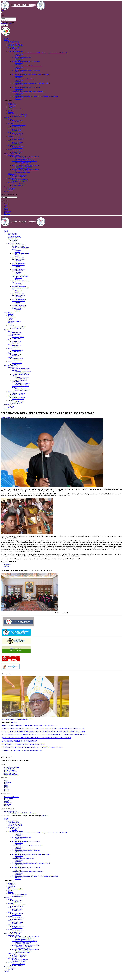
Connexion (4, 25)
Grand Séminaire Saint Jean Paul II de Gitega (24, 161)
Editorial (10, 107)
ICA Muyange (11, 174)
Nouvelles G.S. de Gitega (22, 164)
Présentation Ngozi (17, 129)
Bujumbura (11, 123)
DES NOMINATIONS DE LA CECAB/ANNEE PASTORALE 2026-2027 (23, 744)
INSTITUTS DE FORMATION (12, 153)
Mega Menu (7, 211)
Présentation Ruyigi (17, 142)
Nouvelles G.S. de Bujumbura (23, 159)
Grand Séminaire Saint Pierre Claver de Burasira (25, 169)
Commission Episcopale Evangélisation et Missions (26, 87)
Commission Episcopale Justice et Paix (23, 79)
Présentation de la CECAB (15, 45)
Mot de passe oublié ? (7, 23)
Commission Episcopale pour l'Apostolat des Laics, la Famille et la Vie (31, 83)
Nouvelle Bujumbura (17, 126)
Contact (6, 191)
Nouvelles (14, 50)
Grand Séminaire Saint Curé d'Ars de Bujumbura (25, 156)
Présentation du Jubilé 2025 (19, 115)
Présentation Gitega (17, 120)
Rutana (10, 149)
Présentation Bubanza (18, 146)
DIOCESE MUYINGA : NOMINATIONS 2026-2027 (17, 719)
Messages (11, 102)
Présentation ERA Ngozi (18, 184)
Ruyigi (9, 140)
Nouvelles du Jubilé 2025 (19, 116)
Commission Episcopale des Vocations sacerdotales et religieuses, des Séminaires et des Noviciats (39, 53)
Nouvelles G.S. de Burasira (22, 172)
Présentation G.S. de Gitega (23, 162)
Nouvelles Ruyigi (16, 143)
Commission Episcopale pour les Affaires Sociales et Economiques (30, 74)
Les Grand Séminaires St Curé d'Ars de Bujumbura (22, 813)
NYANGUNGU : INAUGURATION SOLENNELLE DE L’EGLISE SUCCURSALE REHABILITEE (29, 725)
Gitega (10, 119)
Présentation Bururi (17, 133)
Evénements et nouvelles (15, 109)
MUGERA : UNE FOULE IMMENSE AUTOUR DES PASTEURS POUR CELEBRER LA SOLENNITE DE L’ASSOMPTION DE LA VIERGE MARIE (44, 735)
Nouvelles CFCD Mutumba (19, 181)
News (5, 206)
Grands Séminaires (13, 155)
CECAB (6, 40)
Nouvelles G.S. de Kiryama (22, 168)
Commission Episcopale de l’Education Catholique (26, 70)
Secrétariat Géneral (13, 47)
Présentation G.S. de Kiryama (23, 166)
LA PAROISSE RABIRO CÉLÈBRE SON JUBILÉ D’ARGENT (19, 741)
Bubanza (10, 145)
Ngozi (9, 127)
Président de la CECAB (10, 772)
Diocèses (6, 117)
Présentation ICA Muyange (19, 175)
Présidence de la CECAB (15, 44)
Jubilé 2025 (11, 113)
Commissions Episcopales (15, 51)
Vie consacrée (8, 187)
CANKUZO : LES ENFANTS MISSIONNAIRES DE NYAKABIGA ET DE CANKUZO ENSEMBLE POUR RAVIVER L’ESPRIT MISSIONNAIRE (43, 731)
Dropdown (7, 214)
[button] (2, 10)
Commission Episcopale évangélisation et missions (26, 61)
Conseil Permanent (13, 42)
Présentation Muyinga (18, 138)
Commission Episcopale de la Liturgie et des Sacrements (28, 91)
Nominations (11, 103)
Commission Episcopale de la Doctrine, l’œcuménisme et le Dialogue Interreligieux (35, 96)
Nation (6, 208)
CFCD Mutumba (12, 178)
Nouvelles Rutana (16, 152)
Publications (11, 106)
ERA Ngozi (11, 182)
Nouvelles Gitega (16, 122)
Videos (6, 204)
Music (6, 209)
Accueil (6, 38)
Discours (10, 112)
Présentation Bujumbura (18, 125)
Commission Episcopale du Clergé (21, 57)
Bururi (9, 132)
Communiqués (12, 104)
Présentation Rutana (17, 151)
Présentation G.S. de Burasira (23, 171)
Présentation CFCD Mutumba (20, 179)
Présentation (15, 48)
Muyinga (10, 136)
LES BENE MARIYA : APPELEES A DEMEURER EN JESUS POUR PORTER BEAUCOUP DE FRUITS (32, 747)
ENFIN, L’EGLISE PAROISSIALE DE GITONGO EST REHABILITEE (22, 750)
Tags (5, 205)
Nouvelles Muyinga (17, 139)
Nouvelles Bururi (16, 135)
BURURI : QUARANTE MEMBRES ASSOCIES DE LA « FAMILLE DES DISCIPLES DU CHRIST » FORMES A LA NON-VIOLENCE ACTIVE (43, 728)
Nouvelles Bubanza (17, 148)
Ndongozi (10, 110)
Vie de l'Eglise (7, 312)
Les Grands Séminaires (10, 811)
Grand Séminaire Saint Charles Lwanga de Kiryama (26, 165)
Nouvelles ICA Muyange (18, 176)
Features (6, 212)
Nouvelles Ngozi (16, 130)
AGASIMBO (45, 815)
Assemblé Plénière (13, 41)
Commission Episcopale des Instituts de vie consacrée (27, 66)
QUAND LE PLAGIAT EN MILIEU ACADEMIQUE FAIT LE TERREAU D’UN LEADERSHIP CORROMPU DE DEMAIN (36, 738)
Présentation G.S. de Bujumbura (24, 158)
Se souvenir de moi (8, 22)
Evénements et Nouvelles (11, 797)
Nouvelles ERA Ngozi (17, 185)
